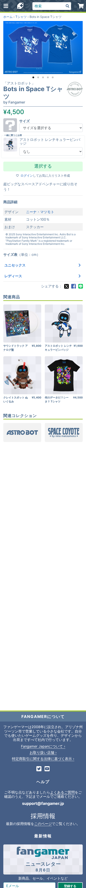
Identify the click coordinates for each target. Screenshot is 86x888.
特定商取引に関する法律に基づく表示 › (43, 758)
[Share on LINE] (80, 286)
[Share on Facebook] (73, 286)
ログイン (27, 175)
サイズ (24, 121)
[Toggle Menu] (6, 6)
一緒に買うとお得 (13, 135)
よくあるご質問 (62, 792)
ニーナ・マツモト (40, 212)
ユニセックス (15, 265)
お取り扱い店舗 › (43, 752)
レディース (13, 276)
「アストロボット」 (19, 83)
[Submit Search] (67, 6)
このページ (43, 823)
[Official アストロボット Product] (75, 89)
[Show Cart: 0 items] (81, 6)
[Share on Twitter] (66, 286)
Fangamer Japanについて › (43, 746)
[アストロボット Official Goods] (22, 432)
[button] (33, 77)
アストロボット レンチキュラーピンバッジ (49, 141)
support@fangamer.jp (43, 803)
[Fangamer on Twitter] (38, 769)
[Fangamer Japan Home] (20, 6)
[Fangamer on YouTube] (47, 769)
